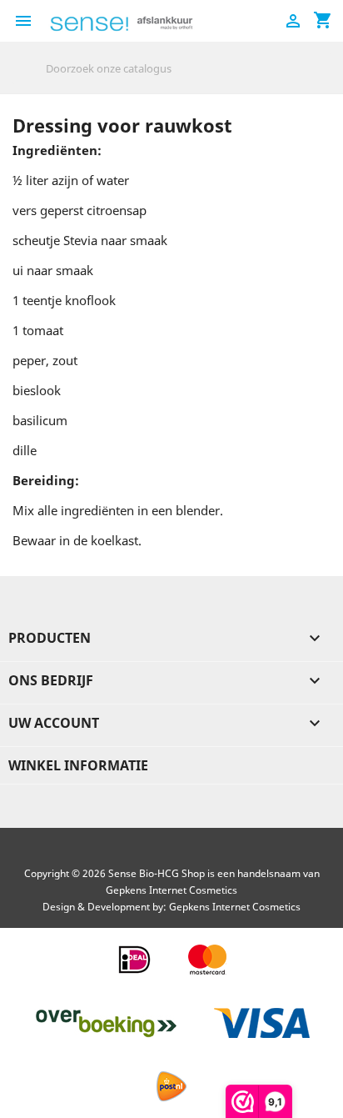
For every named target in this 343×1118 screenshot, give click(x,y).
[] (324, 80)
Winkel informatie (78, 765)
